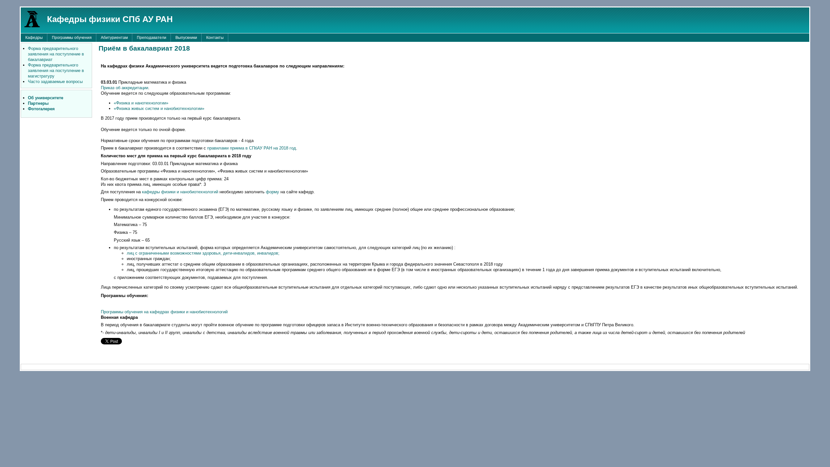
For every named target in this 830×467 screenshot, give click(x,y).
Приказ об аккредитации (124, 87)
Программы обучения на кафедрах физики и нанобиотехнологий (164, 311)
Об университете (45, 97)
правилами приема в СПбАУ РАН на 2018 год (251, 148)
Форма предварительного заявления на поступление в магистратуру (56, 70)
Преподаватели (151, 37)
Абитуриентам (114, 37)
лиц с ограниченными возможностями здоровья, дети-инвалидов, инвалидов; (203, 253)
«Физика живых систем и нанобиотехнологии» (159, 108)
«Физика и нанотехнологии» (141, 103)
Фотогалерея (41, 108)
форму (273, 191)
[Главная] (32, 18)
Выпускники (186, 37)
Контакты (215, 37)
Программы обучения (72, 37)
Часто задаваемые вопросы (55, 81)
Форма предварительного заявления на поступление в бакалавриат (56, 54)
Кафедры (34, 37)
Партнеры (38, 103)
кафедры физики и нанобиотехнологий (180, 191)
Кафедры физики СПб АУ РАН (110, 19)
